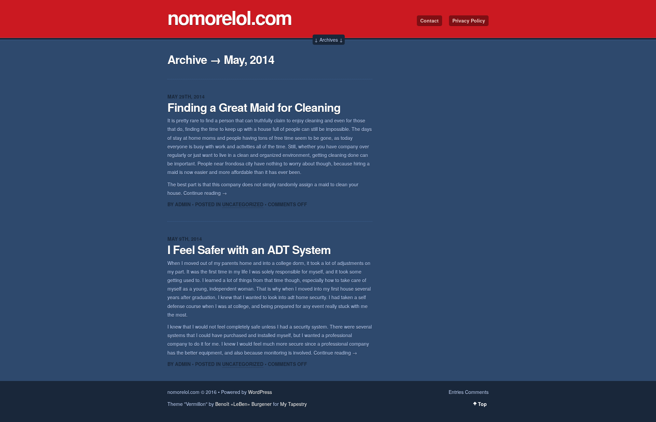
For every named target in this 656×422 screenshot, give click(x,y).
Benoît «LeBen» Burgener (243, 403)
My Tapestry (293, 403)
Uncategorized (242, 204)
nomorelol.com (229, 17)
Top (482, 403)
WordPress (260, 391)
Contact (429, 20)
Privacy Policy (468, 20)
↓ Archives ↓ (328, 39)
